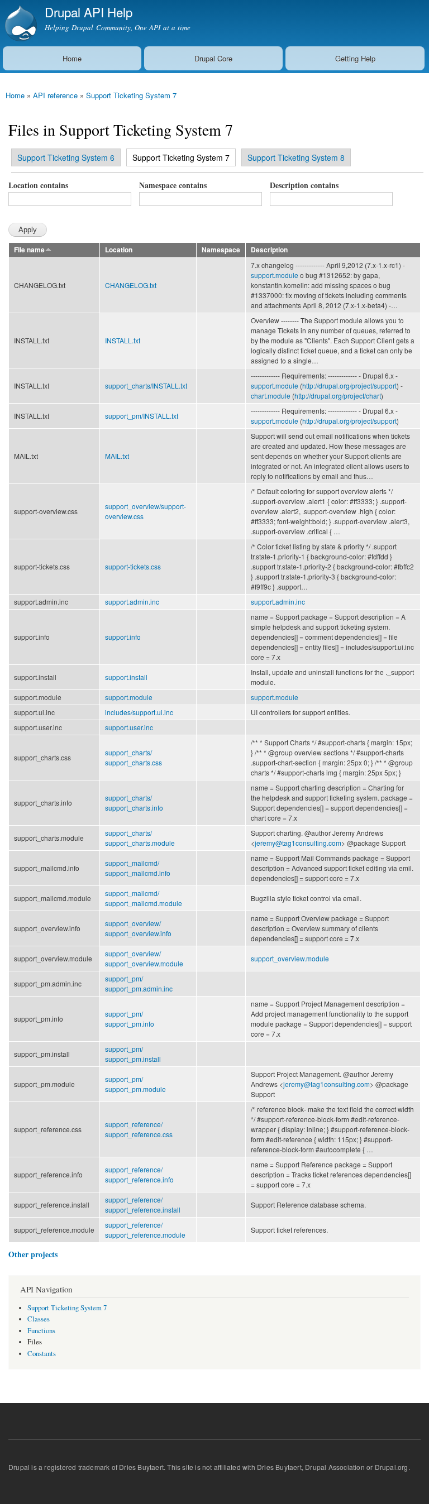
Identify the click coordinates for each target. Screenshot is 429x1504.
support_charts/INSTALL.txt (146, 385)
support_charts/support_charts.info (134, 802)
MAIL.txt (117, 456)
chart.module (270, 395)
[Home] (19, 23)
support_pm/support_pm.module (135, 1084)
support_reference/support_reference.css (139, 1129)
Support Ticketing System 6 (66, 157)
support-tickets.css (133, 566)
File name (29, 250)
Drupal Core (213, 58)
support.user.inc (129, 727)
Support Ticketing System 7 (131, 95)
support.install (126, 677)
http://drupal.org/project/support (349, 385)
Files (34, 1342)
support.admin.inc (132, 601)
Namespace (221, 250)
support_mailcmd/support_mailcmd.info (137, 868)
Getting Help (355, 58)
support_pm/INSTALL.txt (141, 415)
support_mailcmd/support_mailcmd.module (143, 898)
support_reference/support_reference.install (142, 1204)
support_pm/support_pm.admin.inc (139, 983)
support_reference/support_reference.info (139, 1174)
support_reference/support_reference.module (145, 1229)
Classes (38, 1319)
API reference (55, 95)
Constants (41, 1353)
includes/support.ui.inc (139, 712)
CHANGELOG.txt (130, 285)
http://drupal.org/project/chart (337, 395)
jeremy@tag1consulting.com (298, 842)
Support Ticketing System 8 (296, 157)
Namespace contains (173, 185)
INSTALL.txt (122, 340)
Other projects (33, 1254)
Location (118, 250)
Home (72, 58)
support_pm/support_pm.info (129, 1018)
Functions (41, 1330)
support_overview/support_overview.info (138, 928)
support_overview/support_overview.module (144, 958)
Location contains (38, 185)
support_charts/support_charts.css (133, 757)
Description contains (304, 185)
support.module (274, 275)
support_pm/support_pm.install (133, 1054)
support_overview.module (290, 958)
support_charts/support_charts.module (140, 837)
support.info (123, 636)
